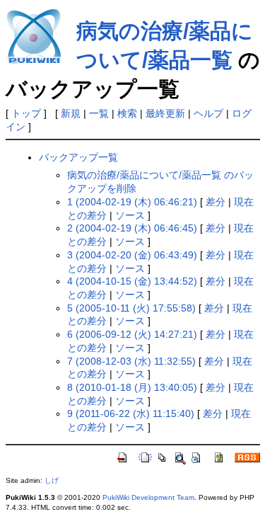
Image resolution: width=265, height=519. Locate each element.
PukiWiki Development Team (148, 497)
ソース (130, 215)
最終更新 (165, 113)
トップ (26, 113)
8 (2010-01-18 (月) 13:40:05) (132, 387)
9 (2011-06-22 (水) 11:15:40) (130, 413)
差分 (215, 201)
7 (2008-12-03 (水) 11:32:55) (131, 361)
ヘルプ (208, 113)
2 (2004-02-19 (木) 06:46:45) (132, 228)
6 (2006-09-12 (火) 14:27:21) (132, 334)
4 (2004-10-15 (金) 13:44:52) (132, 281)
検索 (127, 113)
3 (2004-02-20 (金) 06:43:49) (132, 255)
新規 (71, 113)
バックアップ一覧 (78, 157)
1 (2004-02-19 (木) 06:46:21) (132, 201)
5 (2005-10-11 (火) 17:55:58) (131, 308)
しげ (52, 480)
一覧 (99, 113)
